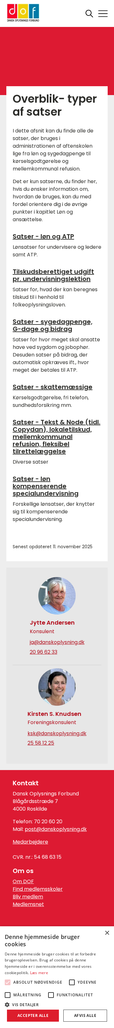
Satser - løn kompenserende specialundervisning (46, 486)
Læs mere (39, 972)
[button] (57, 1004)
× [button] (106, 933)
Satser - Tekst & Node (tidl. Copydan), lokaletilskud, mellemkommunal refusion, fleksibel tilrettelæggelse (56, 437)
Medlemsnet (28, 904)
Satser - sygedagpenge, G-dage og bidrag (52, 325)
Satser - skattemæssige (52, 386)
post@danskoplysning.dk (56, 829)
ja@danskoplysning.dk (57, 642)
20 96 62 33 (43, 652)
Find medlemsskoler (38, 889)
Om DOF (23, 881)
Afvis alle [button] (85, 1015)
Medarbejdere (30, 841)
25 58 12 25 (41, 743)
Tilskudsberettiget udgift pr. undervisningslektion (53, 275)
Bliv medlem (28, 896)
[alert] (57, 977)
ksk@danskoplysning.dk (57, 733)
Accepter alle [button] (32, 1015)
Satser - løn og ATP (43, 236)
